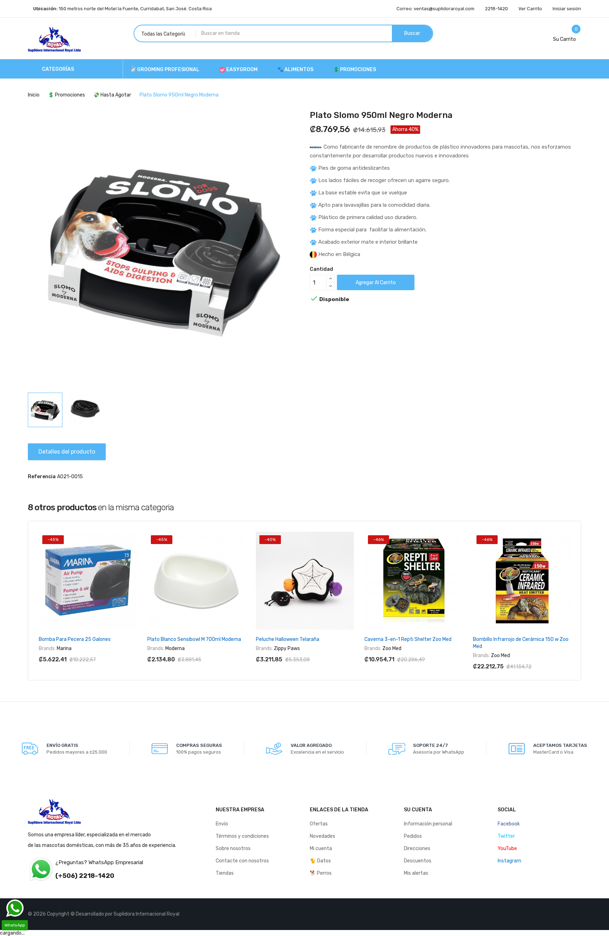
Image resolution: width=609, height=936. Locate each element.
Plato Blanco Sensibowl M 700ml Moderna (194, 639)
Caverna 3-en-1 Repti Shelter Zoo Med (407, 639)
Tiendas (225, 873)
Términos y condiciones (242, 836)
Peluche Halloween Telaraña (287, 639)
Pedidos (413, 836)
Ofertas (319, 824)
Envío (222, 824)
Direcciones (417, 848)
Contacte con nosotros (242, 861)
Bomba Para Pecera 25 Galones (75, 639)
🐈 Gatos (320, 861)
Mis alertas (416, 873)
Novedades (322, 836)
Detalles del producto (66, 451)
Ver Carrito (530, 8)
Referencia (42, 477)
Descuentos (417, 861)
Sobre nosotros (233, 848)
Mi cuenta (321, 848)
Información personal (428, 824)
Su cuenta (418, 810)
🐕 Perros (321, 873)
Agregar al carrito (376, 283)
